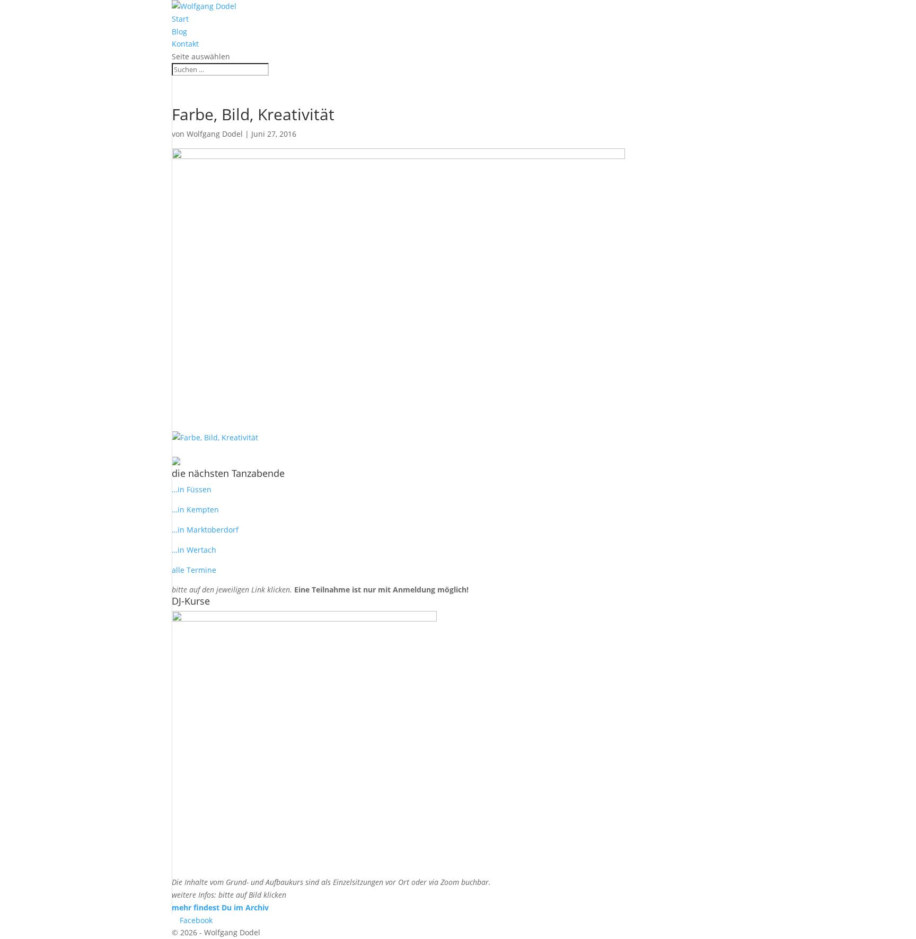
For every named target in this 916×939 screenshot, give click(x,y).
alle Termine (194, 570)
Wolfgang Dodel (215, 134)
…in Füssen (192, 489)
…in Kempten (195, 509)
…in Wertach (194, 550)
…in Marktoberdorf (205, 530)
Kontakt (185, 44)
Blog (179, 31)
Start (180, 19)
